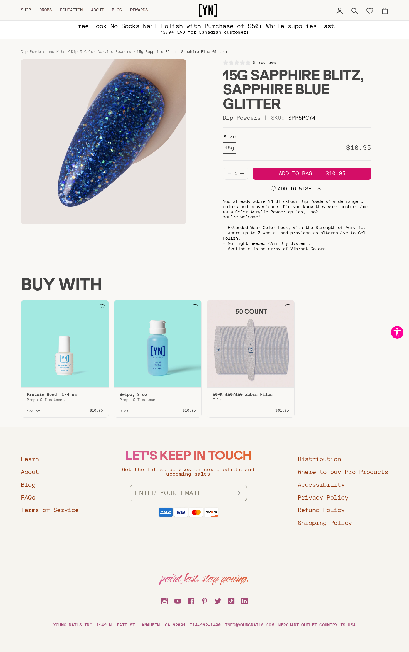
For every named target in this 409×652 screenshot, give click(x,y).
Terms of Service (50, 510)
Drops (45, 10)
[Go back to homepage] (208, 10)
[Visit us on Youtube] (177, 600)
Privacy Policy (323, 497)
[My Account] (339, 10)
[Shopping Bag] (384, 10)
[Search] (354, 10)
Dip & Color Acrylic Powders (101, 52)
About (97, 10)
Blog (117, 10)
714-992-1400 (205, 625)
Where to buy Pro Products (343, 472)
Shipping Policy (325, 523)
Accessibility (321, 484)
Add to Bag (312, 173)
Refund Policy (321, 510)
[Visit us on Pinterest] (204, 600)
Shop (26, 10)
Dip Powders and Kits (43, 52)
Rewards (139, 10)
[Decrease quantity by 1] (229, 173)
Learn (30, 459)
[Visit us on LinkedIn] (244, 600)
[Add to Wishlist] (102, 306)
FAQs (28, 497)
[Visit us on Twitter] (218, 600)
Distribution (319, 459)
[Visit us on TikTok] (231, 600)
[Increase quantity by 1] (242, 173)
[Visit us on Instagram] (164, 600)
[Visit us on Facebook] (191, 600)
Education (71, 10)
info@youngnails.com (249, 625)
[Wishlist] (369, 10)
